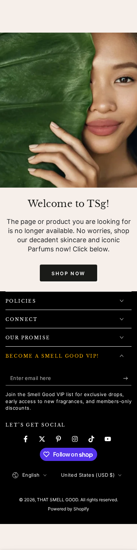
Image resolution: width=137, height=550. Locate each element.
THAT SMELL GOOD (57, 499)
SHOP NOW (68, 273)
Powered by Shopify (68, 509)
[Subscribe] (127, 378)
